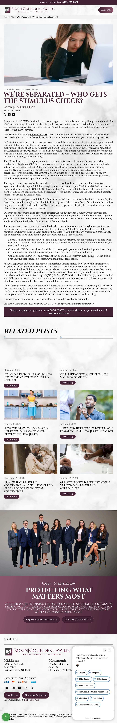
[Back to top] (111, 5)
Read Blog (12, 385)
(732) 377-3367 (70, 2)
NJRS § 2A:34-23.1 (54, 275)
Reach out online (19, 310)
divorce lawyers (38, 134)
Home (6, 17)
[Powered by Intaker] (97, 718)
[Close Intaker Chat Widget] (109, 650)
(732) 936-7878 (31, 700)
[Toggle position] (104, 650)
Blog (13, 17)
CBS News (34, 164)
